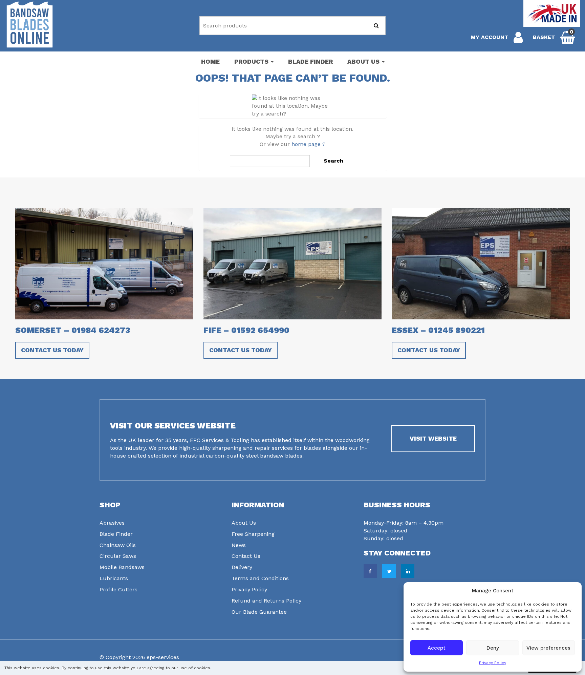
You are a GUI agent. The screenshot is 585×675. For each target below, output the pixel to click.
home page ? (308, 144)
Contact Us (246, 556)
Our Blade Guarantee (259, 612)
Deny (492, 648)
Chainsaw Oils (118, 545)
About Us (364, 61)
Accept (437, 648)
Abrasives (112, 523)
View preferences (548, 648)
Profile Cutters (118, 589)
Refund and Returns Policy (266, 600)
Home (210, 61)
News (239, 545)
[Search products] (376, 25)
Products (252, 61)
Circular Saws (118, 556)
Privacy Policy (492, 662)
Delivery (242, 567)
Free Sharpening (253, 534)
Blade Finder (310, 61)
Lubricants (114, 578)
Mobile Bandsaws (122, 567)
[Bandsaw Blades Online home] (29, 24)
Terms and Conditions (260, 578)
